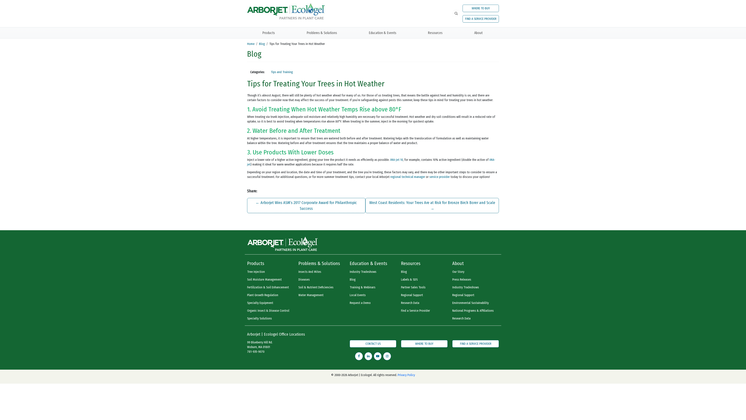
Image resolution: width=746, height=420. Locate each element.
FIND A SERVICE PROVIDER (480, 19)
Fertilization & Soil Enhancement (268, 287)
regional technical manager (407, 177)
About (478, 33)
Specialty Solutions (259, 318)
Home (250, 44)
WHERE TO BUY (481, 8)
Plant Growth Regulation (262, 295)
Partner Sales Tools (413, 287)
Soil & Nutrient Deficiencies (315, 287)
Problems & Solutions (322, 33)
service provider (439, 177)
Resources (435, 33)
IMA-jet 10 (396, 160)
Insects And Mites (309, 272)
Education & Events (382, 33)
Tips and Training (282, 72)
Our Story (458, 272)
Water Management (310, 295)
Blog (262, 44)
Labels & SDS (409, 279)
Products (268, 33)
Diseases (304, 279)
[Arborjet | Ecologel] (286, 11)
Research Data (410, 303)
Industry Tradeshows (363, 272)
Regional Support (412, 295)
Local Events (358, 295)
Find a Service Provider (415, 310)
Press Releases (461, 279)
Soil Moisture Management (264, 279)
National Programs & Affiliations (473, 310)
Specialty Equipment (260, 303)
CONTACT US (373, 344)
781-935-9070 (255, 352)
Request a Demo (360, 303)
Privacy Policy (406, 375)
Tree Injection (256, 272)
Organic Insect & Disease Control (268, 310)
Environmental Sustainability (470, 303)
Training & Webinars (362, 287)
